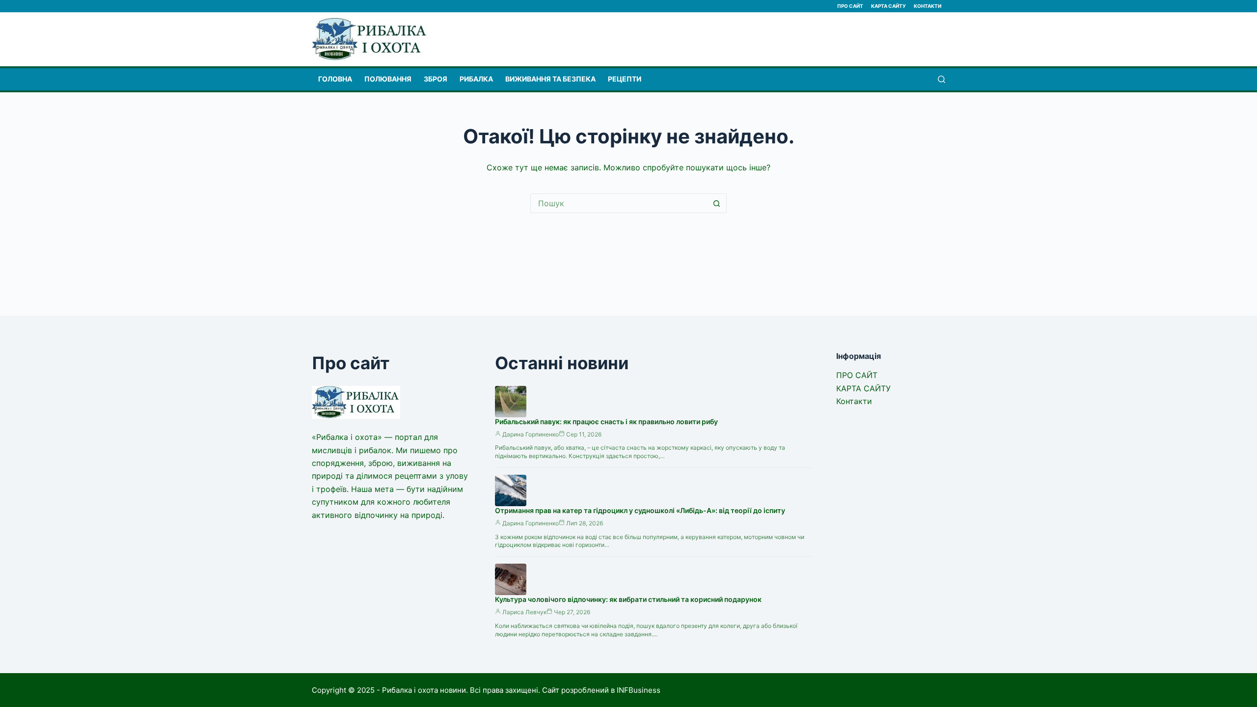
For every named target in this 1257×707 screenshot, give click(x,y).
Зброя (435, 79)
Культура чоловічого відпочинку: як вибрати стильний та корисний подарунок (628, 599)
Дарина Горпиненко (530, 434)
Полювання (387, 79)
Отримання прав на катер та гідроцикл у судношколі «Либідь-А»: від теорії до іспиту (640, 510)
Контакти (927, 6)
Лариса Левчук (524, 612)
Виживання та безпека (550, 79)
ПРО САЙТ (850, 6)
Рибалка (476, 79)
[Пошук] (941, 79)
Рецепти (624, 79)
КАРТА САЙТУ (888, 6)
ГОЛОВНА (335, 79)
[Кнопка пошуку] (717, 203)
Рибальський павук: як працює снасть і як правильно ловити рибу (606, 421)
